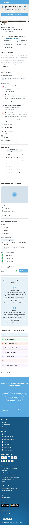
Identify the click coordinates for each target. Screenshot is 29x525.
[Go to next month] (22, 154)
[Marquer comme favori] (27, 2)
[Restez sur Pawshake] (16, 271)
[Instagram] (5, 513)
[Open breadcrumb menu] (5, 372)
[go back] (1, 2)
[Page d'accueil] (1, 372)
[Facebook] (2, 513)
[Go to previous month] (20, 154)
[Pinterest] (9, 513)
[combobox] (14, 150)
